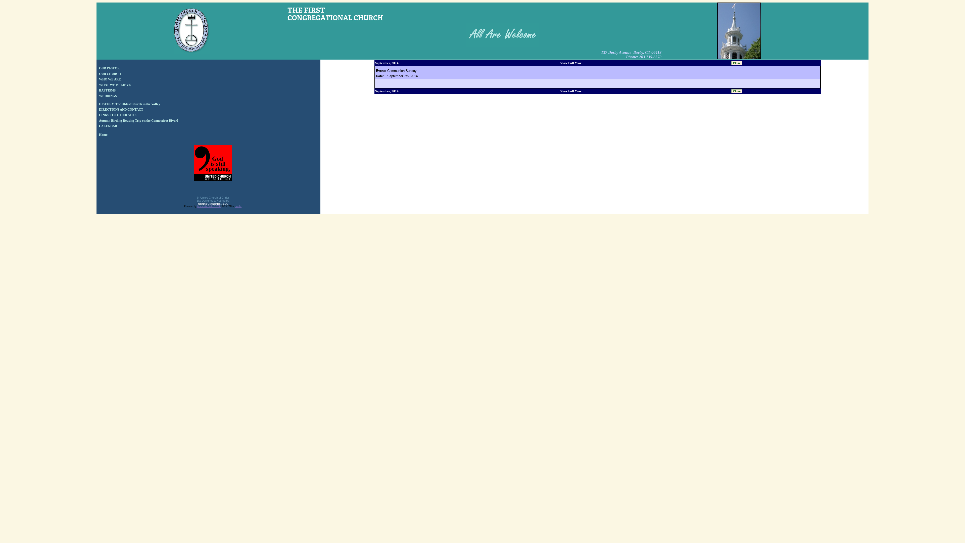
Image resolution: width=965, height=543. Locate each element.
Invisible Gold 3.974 (209, 206)
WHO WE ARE (110, 79)
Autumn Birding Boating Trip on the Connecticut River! (138, 120)
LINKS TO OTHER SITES (118, 115)
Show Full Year (571, 63)
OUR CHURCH (110, 74)
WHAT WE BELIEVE (115, 85)
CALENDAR (108, 126)
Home (103, 135)
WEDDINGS (108, 96)
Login (238, 206)
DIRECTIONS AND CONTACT (121, 109)
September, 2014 (387, 63)
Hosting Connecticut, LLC (213, 203)
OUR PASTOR (109, 68)
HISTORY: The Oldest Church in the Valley (129, 104)
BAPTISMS (107, 90)
